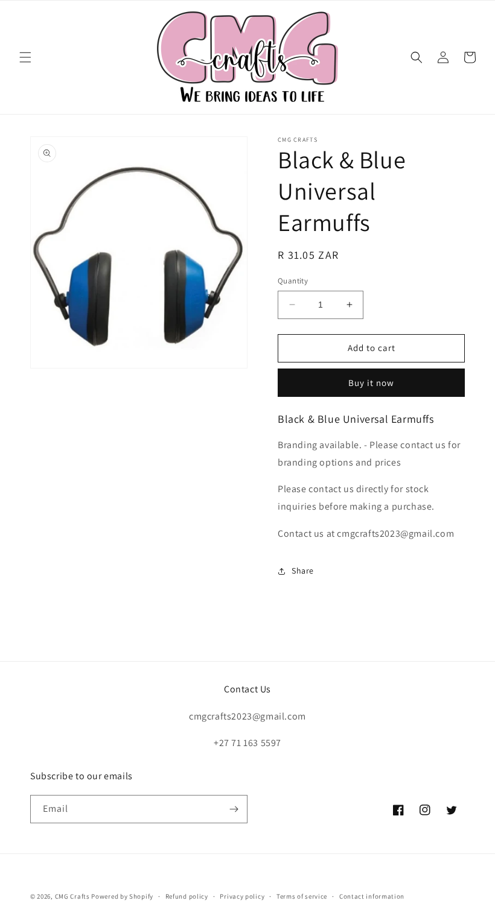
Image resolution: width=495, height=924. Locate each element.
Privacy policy (242, 896)
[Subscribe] (233, 809)
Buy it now (371, 382)
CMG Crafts (72, 896)
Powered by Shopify (122, 896)
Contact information (371, 896)
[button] (25, 57)
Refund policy (186, 896)
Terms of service (301, 896)
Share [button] (303, 570)
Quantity (293, 281)
